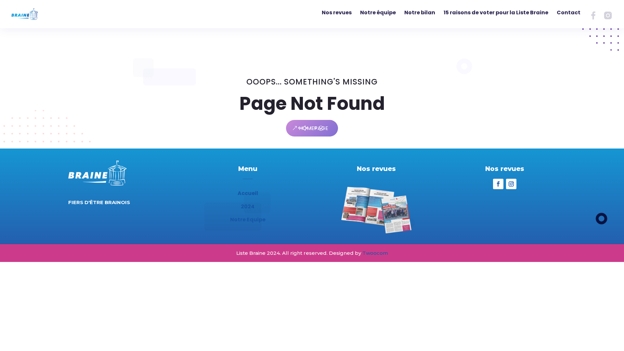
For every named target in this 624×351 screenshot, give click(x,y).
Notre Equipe (248, 219)
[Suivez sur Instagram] (511, 184)
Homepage (313, 128)
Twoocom (375, 253)
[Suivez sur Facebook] (498, 184)
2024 (247, 206)
